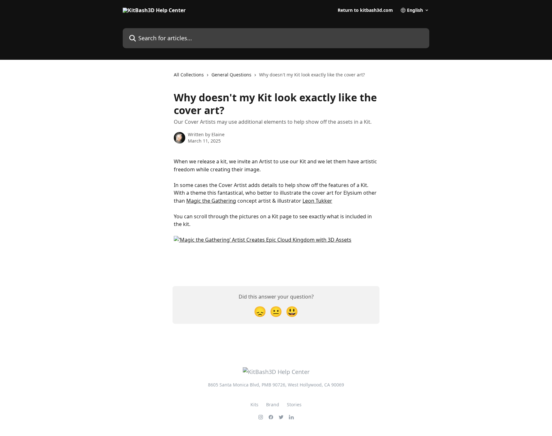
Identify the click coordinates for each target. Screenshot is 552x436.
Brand (272, 404)
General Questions (231, 75)
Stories (294, 404)
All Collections (189, 75)
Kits (254, 404)
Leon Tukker (317, 200)
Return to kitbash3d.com (365, 10)
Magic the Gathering (211, 200)
